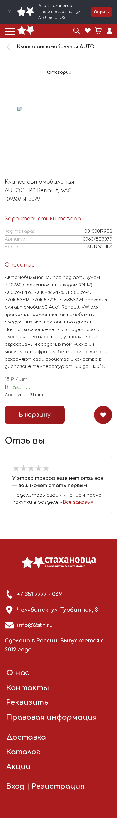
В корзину (35, 414)
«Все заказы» (76, 502)
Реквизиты (28, 702)
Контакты (27, 688)
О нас (17, 673)
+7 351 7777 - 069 (39, 594)
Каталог (23, 752)
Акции (18, 767)
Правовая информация (51, 717)
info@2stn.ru (35, 625)
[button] (10, 31)
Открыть (101, 12)
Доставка (26, 737)
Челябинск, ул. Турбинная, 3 (57, 610)
